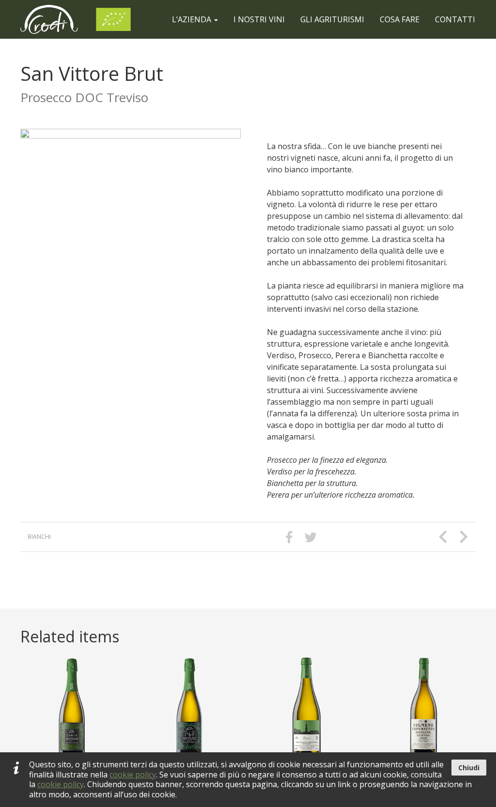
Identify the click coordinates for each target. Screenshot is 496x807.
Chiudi (469, 767)
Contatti (455, 19)
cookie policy (132, 774)
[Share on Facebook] (289, 537)
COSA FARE (399, 19)
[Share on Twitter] (311, 537)
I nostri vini (259, 19)
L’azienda (192, 19)
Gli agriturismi (332, 19)
